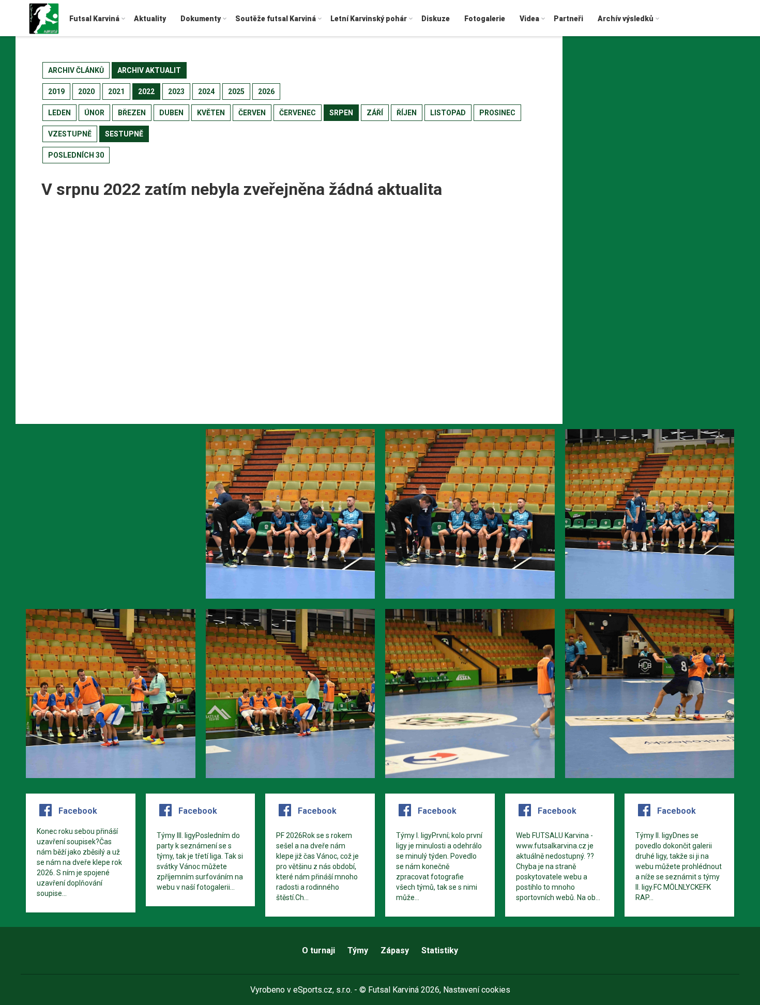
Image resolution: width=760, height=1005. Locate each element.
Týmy (357, 950)
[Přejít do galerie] (111, 514)
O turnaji (318, 950)
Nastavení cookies (476, 990)
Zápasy (395, 950)
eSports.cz (312, 990)
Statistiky (439, 950)
